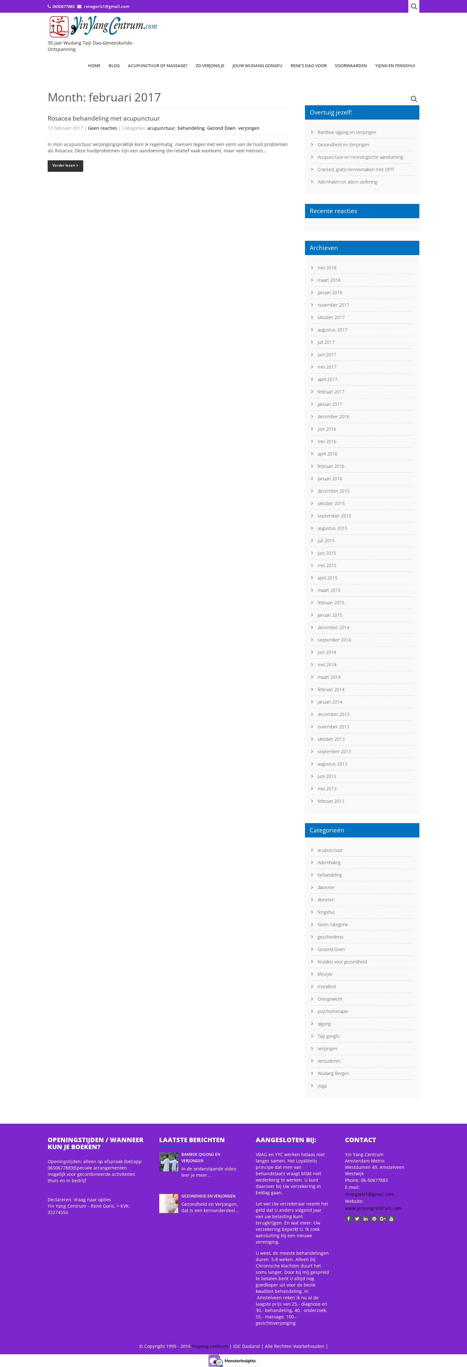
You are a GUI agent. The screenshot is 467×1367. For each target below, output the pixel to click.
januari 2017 (330, 404)
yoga (322, 1086)
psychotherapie (333, 1011)
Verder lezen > (65, 165)
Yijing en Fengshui (395, 65)
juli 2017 (326, 342)
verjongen (249, 128)
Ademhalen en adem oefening (347, 182)
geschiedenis (331, 937)
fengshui (326, 912)
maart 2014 (329, 677)
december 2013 (333, 714)
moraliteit (327, 986)
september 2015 (334, 516)
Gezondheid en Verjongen (343, 145)
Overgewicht (330, 999)
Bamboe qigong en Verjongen (347, 132)
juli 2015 (326, 541)
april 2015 (327, 578)
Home (94, 65)
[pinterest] (374, 1218)
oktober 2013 (331, 739)
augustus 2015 (332, 528)
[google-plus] (383, 1218)
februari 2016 (331, 466)
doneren (326, 900)
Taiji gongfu (329, 1036)
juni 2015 (327, 553)
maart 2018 (329, 280)
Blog (114, 65)
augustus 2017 (332, 330)
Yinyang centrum (210, 1346)
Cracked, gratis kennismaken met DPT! (356, 169)
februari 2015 (331, 603)
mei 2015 (327, 565)
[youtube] (391, 1218)
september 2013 (334, 751)
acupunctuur (161, 128)
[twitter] (357, 1218)
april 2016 (327, 454)
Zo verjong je (210, 65)
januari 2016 (330, 478)
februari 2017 (331, 392)
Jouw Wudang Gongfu (257, 65)
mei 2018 (327, 268)
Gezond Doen (221, 128)
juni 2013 (327, 776)
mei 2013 (327, 789)
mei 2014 (327, 665)
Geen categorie (333, 924)
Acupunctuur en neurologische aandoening (360, 157)
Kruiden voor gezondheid (342, 962)
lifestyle (325, 974)
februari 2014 (331, 689)
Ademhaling (329, 862)
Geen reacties (102, 128)
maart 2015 (329, 590)
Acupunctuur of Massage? (157, 65)
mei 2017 (327, 367)
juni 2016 (327, 429)
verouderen (329, 1061)
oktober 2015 (331, 503)
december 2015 (333, 491)
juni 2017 (327, 354)
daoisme (326, 887)
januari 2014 (330, 702)
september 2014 (334, 640)
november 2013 (333, 727)
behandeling (191, 128)
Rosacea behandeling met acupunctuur (104, 118)
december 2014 (333, 627)
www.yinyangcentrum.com (373, 1208)
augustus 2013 (332, 764)
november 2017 (333, 305)
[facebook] (348, 1218)
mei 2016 (327, 441)
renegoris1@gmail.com (369, 1194)
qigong (324, 1024)
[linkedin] (365, 1218)
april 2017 (327, 379)
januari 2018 (330, 292)
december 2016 (333, 416)
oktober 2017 (331, 317)
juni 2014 (327, 652)
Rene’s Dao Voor (309, 65)
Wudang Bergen (333, 1073)
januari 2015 (330, 615)
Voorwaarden (351, 65)
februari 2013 (331, 801)
